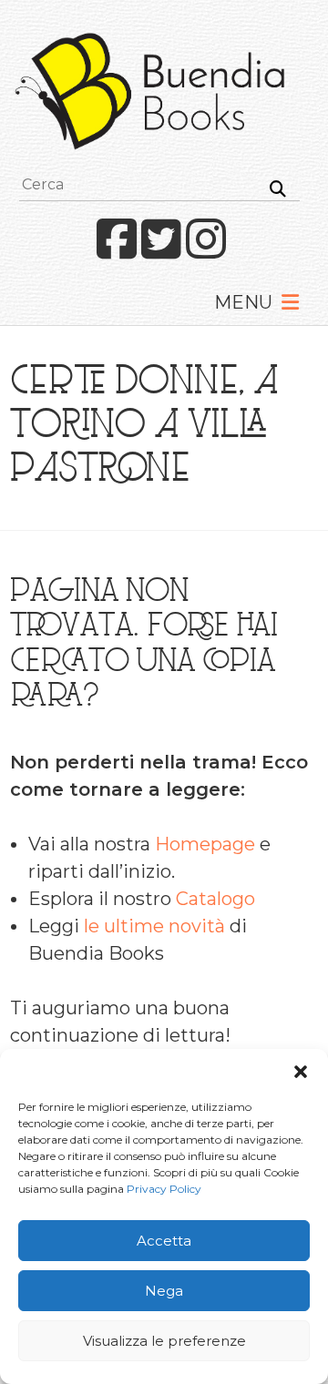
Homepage (205, 844)
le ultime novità (154, 926)
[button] (301, 1072)
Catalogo (215, 899)
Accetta (164, 1240)
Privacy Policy (164, 1189)
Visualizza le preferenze (164, 1340)
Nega (164, 1290)
